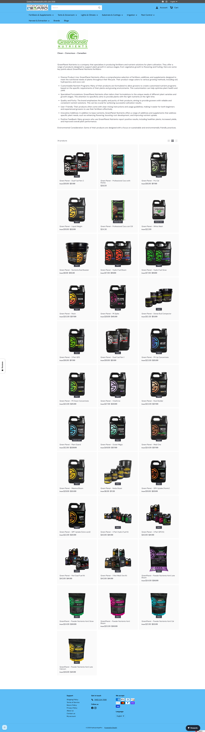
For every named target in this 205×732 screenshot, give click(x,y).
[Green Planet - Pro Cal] (158, 165)
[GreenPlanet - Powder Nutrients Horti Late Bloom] (158, 561)
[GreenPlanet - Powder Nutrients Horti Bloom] (117, 607)
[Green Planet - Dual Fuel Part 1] (117, 342)
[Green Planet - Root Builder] (158, 386)
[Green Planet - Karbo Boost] (117, 473)
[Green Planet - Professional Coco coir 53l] (117, 211)
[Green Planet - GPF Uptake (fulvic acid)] (76, 517)
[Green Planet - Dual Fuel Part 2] (76, 165)
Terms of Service (73, 702)
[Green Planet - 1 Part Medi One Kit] (117, 560)
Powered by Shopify (110, 728)
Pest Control (147, 15)
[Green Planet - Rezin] (76, 298)
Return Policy (72, 705)
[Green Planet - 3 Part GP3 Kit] (158, 517)
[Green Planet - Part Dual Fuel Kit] (76, 560)
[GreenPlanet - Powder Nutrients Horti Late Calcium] (76, 653)
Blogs (66, 20)
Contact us (71, 713)
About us (70, 711)
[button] (200, 731)
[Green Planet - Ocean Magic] (117, 429)
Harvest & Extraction (38, 20)
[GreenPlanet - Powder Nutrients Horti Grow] (76, 606)
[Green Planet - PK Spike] (117, 298)
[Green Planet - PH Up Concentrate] (158, 342)
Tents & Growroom (66, 15)
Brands (57, 20)
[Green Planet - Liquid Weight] (76, 211)
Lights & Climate (88, 15)
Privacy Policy (72, 708)
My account (71, 716)
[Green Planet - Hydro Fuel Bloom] (117, 255)
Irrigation (131, 15)
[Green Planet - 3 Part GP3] (76, 342)
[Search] (99, 7)
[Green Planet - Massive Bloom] (76, 473)
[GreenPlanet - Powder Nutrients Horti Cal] (158, 606)
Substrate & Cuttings (111, 15)
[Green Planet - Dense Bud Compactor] (158, 298)
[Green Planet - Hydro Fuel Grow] (158, 255)
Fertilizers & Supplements (40, 15)
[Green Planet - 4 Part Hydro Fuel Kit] (117, 517)
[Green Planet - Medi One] (158, 429)
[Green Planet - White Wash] (158, 211)
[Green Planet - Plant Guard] (76, 429)
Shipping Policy (72, 700)
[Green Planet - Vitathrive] (117, 386)
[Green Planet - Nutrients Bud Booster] (76, 255)
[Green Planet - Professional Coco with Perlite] (117, 166)
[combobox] (76, 7)
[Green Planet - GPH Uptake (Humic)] (158, 473)
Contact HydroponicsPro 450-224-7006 (41, 1)
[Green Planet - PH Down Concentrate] (76, 386)
